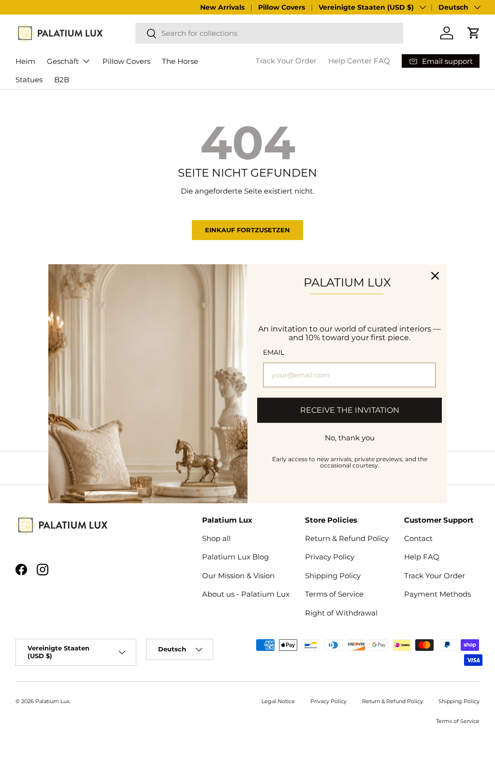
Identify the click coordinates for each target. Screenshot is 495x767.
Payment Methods (437, 594)
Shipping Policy (333, 575)
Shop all (216, 538)
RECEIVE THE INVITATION (349, 410)
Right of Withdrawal (341, 612)
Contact (418, 538)
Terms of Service (334, 594)
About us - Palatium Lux (246, 594)
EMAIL (273, 352)
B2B (61, 79)
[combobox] (269, 33)
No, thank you (350, 437)
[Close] (435, 275)
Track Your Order (286, 60)
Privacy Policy (329, 556)
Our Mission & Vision (238, 575)
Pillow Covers (281, 7)
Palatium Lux (52, 701)
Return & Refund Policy (347, 538)
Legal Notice (278, 701)
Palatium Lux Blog (235, 556)
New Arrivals (222, 7)
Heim (25, 61)
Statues (29, 79)
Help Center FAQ (359, 60)
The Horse (180, 61)
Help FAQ (421, 556)
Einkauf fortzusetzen (247, 230)
